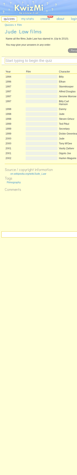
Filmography (14, 182)
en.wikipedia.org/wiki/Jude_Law (28, 173)
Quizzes (9, 25)
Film (19, 25)
